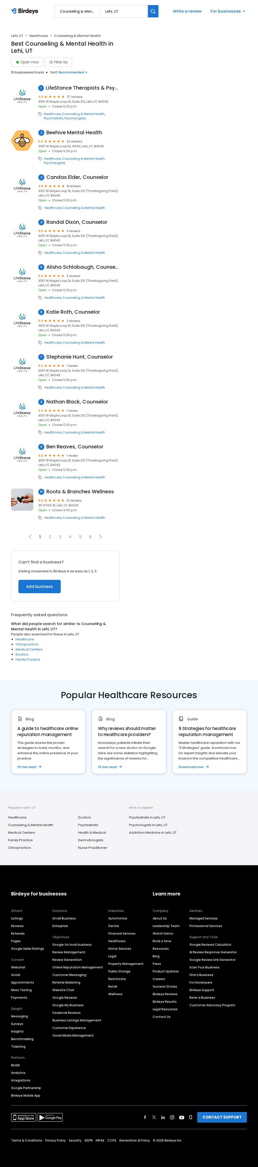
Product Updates (166, 971)
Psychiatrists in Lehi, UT (147, 817)
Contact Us (162, 1017)
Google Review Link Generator (212, 960)
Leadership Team (166, 926)
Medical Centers (29, 649)
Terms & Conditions (26, 1140)
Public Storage (119, 971)
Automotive (117, 918)
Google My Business (68, 1005)
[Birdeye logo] (25, 11)
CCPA (111, 1140)
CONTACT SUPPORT (222, 1117)
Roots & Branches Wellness (80, 491)
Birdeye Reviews (165, 994)
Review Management (68, 952)
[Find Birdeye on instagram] (172, 1117)
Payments (19, 997)
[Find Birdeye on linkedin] (163, 1117)
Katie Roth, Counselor (73, 312)
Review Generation (67, 960)
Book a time (162, 941)
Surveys (17, 1024)
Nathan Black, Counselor (77, 402)
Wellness (115, 994)
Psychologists (75, 118)
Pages (16, 941)
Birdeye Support (201, 990)
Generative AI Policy (134, 1140)
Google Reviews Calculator (210, 944)
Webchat (18, 967)
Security (75, 1140)
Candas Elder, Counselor (77, 177)
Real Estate (117, 979)
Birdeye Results (165, 1001)
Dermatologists (90, 840)
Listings (17, 918)
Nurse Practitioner (92, 847)
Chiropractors (27, 644)
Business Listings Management (76, 1020)
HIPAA (100, 1140)
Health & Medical (92, 832)
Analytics (18, 1073)
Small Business (64, 918)
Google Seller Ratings (27, 948)
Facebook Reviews (66, 1013)
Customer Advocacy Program (212, 1005)
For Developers (200, 982)
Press (157, 964)
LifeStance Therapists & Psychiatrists (82, 88)
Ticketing (18, 1046)
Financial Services (122, 933)
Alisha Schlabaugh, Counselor (82, 267)
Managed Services (203, 918)
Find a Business (201, 975)
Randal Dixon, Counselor (76, 222)
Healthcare (38, 35)
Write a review (187, 11)
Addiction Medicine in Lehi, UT (153, 832)
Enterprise (60, 926)
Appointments (22, 982)
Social (15, 975)
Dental (113, 926)
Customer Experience (69, 1028)
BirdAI (15, 1065)
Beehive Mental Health (74, 132)
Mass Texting (21, 990)
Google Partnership (26, 1088)
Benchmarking (22, 1039)
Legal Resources (165, 1009)
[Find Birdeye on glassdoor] (190, 1117)
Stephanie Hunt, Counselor (79, 357)
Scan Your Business (204, 967)
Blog (156, 956)
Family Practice (28, 659)
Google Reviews (64, 997)
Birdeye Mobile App (25, 1095)
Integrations (20, 1080)
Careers (159, 979)
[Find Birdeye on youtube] (181, 1117)
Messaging (19, 1016)
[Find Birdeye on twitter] (154, 1117)
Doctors (22, 654)
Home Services (119, 948)
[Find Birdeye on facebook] (145, 1117)
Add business (39, 586)
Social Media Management (73, 1035)
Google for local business (72, 944)
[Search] (153, 11)
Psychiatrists (53, 118)
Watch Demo (163, 933)
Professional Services (205, 926)
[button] (100, 536)
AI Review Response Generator (213, 952)
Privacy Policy (55, 1140)
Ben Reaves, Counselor (74, 447)
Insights (17, 1031)
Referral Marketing (66, 982)
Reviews (17, 926)
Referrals (18, 933)
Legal (112, 956)
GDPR (88, 1140)
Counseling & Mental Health (83, 114)
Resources (161, 948)
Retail (112, 986)
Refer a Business (202, 997)
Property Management (126, 964)
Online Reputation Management (77, 967)
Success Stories (165, 986)
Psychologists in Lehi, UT (148, 825)
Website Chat (63, 990)
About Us (160, 918)
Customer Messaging (69, 975)
